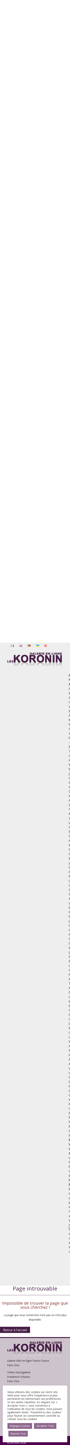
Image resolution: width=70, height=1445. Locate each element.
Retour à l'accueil (15, 1330)
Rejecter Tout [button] (18, 1433)
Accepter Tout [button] (45, 1426)
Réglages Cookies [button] (20, 1426)
